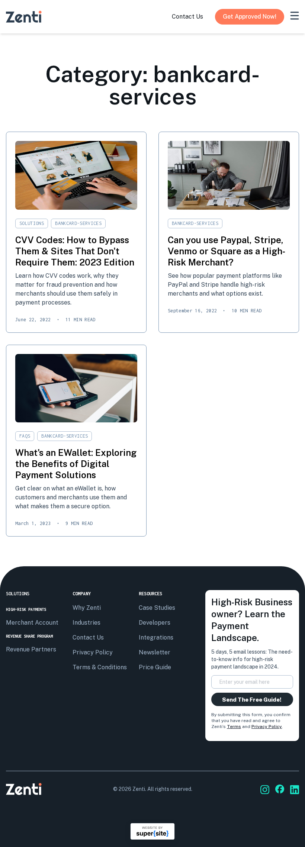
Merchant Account (32, 622)
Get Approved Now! (249, 16)
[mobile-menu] (294, 15)
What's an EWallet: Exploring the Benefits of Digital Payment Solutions (76, 463)
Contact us (88, 637)
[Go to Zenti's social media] (264, 790)
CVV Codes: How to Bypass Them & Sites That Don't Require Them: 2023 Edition (74, 251)
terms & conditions (100, 667)
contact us (187, 16)
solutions (31, 223)
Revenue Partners (31, 649)
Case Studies (157, 607)
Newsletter (154, 652)
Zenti (138, 789)
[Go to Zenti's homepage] (24, 17)
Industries (86, 622)
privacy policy (93, 652)
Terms (234, 726)
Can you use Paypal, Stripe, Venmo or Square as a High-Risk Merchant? (226, 251)
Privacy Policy (266, 726)
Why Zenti (87, 607)
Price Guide (155, 667)
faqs (24, 436)
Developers (154, 622)
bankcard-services (78, 223)
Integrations (156, 637)
